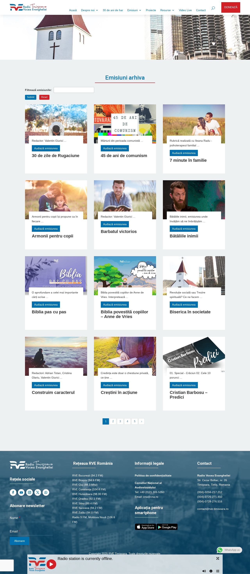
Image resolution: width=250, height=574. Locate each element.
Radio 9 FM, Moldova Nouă (89, 517)
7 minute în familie (188, 160)
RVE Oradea (80, 498)
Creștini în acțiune (119, 392)
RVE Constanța (81, 489)
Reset (44, 97)
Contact (201, 10)
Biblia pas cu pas (49, 311)
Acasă (73, 10)
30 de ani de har (113, 10)
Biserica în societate (190, 311)
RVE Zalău (79, 512)
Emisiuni (132, 10)
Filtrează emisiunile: (38, 90)
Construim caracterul (53, 392)
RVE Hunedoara (82, 494)
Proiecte (151, 10)
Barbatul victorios (119, 231)
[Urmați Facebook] (13, 492)
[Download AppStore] (145, 528)
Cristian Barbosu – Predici (188, 395)
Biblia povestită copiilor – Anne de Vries (124, 314)
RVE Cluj (77, 484)
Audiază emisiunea (46, 148)
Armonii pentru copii (52, 236)
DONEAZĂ (230, 7)
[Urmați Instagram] (29, 492)
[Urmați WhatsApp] (46, 492)
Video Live (185, 10)
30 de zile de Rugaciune (55, 155)
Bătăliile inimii (184, 236)
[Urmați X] (37, 492)
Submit (30, 97)
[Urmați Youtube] (21, 492)
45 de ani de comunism (124, 155)
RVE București (81, 475)
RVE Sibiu (78, 503)
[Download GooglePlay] (167, 528)
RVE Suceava (80, 507)
